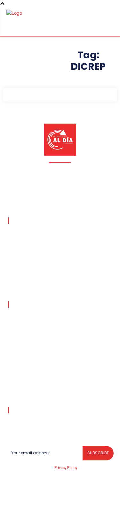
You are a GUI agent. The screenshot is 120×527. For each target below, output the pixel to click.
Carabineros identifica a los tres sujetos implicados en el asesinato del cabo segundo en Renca (53, 320)
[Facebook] (22, 515)
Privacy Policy (65, 467)
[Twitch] (68, 515)
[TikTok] (52, 515)
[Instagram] (37, 515)
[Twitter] (83, 515)
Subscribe (98, 453)
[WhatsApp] (98, 515)
